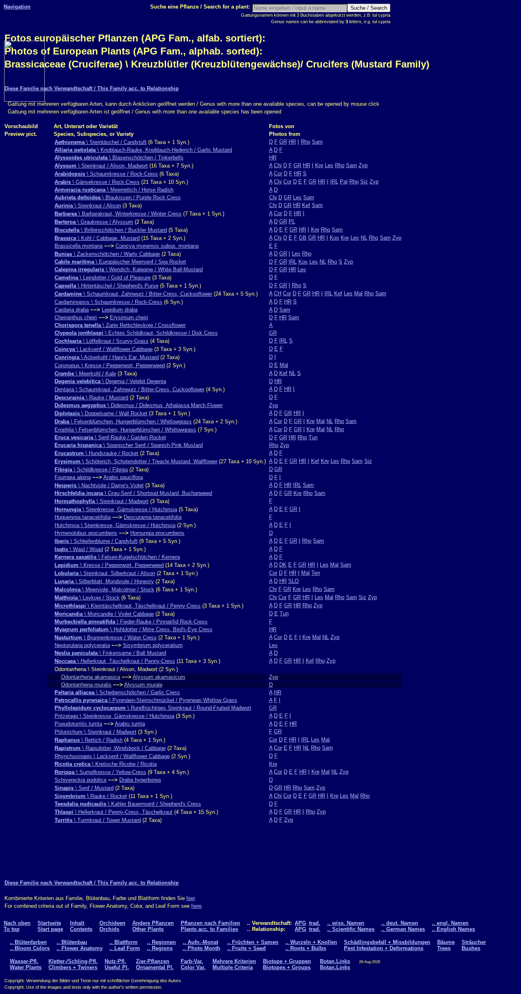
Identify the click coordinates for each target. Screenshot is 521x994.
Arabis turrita (130, 724)
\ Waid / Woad (79, 549)
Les (329, 165)
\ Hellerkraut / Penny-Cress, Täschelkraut (114, 812)
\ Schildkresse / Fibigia (91, 469)
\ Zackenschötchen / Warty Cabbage (107, 254)
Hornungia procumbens (157, 533)
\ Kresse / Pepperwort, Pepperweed (109, 565)
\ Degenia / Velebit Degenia (110, 381)
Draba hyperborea (140, 780)
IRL (334, 182)
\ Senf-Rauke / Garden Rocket (110, 437)
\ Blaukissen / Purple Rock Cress (118, 197)
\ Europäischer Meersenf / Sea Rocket (120, 262)
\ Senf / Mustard (84, 788)
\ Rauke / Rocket (91, 796)
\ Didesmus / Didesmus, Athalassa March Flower (139, 405)
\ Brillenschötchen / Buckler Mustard (111, 230)
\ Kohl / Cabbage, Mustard (97, 238)
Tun (313, 437)
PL (292, 221)
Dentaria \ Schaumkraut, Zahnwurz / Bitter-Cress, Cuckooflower (129, 389)
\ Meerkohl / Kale (85, 374)
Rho (305, 142)
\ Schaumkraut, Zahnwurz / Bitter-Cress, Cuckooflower (133, 294)
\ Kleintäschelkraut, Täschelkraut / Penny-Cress (128, 606)
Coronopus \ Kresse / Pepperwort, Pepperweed (110, 365)
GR (283, 142)
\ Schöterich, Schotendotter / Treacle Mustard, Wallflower (136, 461)
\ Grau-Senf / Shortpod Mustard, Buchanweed (133, 493)
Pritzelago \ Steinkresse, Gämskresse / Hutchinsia (114, 716)
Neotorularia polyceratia (82, 645)
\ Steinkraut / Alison (88, 206)
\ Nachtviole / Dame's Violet (99, 485)
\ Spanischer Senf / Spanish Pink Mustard (129, 445)
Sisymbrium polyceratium (153, 645)
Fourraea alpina (73, 477)
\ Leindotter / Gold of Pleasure (103, 278)
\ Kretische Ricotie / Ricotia (106, 764)
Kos (334, 238)
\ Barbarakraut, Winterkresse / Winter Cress (118, 214)
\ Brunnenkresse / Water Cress (106, 637)
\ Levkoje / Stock (87, 598)
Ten (315, 573)
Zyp (363, 165)
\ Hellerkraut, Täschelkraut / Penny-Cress (115, 661)
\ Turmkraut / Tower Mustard (98, 820)
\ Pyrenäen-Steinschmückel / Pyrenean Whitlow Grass (146, 700)
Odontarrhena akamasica (90, 677)
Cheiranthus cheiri (76, 317)
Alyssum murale (143, 685)
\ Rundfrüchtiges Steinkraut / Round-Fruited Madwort (153, 708)
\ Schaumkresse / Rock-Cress (106, 174)
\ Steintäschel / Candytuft (101, 142)
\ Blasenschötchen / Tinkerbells (119, 158)
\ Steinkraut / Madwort (102, 501)
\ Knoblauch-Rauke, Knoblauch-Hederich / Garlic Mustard (143, 150)
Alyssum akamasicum (159, 677)
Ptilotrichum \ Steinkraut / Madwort (95, 732)
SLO (293, 581)
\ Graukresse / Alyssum (94, 222)
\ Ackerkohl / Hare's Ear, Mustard (107, 357)
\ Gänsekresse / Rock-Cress (97, 182)
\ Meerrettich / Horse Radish (114, 190)
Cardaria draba (72, 310)
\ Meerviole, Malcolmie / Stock (104, 589)
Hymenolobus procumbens (86, 533)
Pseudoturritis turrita (78, 724)
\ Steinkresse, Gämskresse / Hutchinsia (116, 509)
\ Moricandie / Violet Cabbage (104, 614)
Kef (306, 205)
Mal (358, 293)
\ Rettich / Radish (89, 740)
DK (283, 565)
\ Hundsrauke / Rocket (96, 453)
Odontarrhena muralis (86, 685)
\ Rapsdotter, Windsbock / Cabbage (110, 748)
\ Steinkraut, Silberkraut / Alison (105, 573)
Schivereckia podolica (80, 780)
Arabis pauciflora (123, 477)
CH (277, 293)
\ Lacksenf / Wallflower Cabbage (104, 349)
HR (292, 142)
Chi (278, 165)
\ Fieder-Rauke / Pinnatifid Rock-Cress (131, 622)
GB (302, 238)
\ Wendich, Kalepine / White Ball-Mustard (129, 269)
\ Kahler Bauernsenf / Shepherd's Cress (128, 804)
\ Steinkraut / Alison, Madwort (101, 166)
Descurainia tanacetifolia (153, 517)
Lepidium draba (120, 310)
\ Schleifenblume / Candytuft (96, 541)
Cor (278, 173)
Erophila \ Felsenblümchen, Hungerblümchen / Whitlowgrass (125, 430)
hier (190, 898)
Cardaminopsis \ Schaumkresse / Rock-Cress (108, 302)
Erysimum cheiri (129, 317)
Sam (317, 142)
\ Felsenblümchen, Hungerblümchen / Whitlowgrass (123, 422)
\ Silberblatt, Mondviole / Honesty (104, 581)
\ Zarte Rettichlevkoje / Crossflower (120, 325)
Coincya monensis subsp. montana (157, 246)
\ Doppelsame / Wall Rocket (101, 413)
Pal (344, 182)
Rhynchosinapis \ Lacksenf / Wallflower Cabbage (112, 756)
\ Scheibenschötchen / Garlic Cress (117, 692)
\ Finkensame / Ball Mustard (110, 653)
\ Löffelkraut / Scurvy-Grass (102, 341)
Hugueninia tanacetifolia (83, 517)
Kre (319, 165)
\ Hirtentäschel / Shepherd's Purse (106, 286)
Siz (364, 182)
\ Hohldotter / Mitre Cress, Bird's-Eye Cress (133, 629)
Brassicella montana (79, 246)
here (196, 906)
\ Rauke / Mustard (91, 398)
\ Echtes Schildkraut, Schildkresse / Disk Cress (136, 333)
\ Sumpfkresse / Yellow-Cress (100, 772)
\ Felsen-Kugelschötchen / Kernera (117, 557)
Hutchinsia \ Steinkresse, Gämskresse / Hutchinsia (115, 525)
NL (364, 238)
